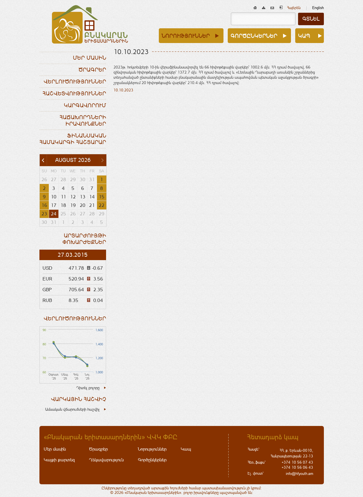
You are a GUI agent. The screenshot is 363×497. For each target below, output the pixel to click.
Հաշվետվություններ (74, 93)
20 (82, 205)
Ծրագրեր (92, 70)
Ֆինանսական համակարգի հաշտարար (72, 138)
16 (44, 205)
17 (53, 205)
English (318, 8)
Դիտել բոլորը (88, 387)
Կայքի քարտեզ (59, 459)
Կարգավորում (85, 105)
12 (73, 197)
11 (63, 197)
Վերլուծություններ (75, 81)
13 (82, 197)
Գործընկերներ (254, 36)
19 (73, 205)
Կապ (304, 36)
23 (44, 214)
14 (92, 197)
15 (101, 197)
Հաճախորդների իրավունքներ (83, 120)
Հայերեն (294, 8)
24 (53, 214)
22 (101, 205)
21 (92, 205)
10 (53, 197)
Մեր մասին (89, 58)
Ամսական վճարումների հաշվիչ (72, 409)
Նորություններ (186, 36)
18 (63, 205)
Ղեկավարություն (106, 459)
